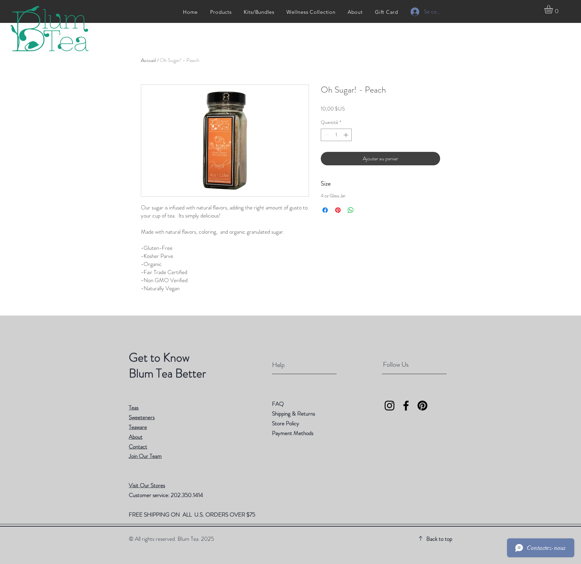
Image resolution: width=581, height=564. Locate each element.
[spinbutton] (336, 135)
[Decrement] (326, 135)
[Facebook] (406, 405)
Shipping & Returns (294, 413)
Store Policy (285, 423)
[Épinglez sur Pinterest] (338, 210)
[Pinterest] (422, 405)
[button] (553, 9)
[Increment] (346, 135)
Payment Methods (293, 433)
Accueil (148, 60)
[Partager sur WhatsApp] (351, 210)
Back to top (439, 539)
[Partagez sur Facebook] (325, 210)
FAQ (278, 404)
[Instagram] (389, 405)
